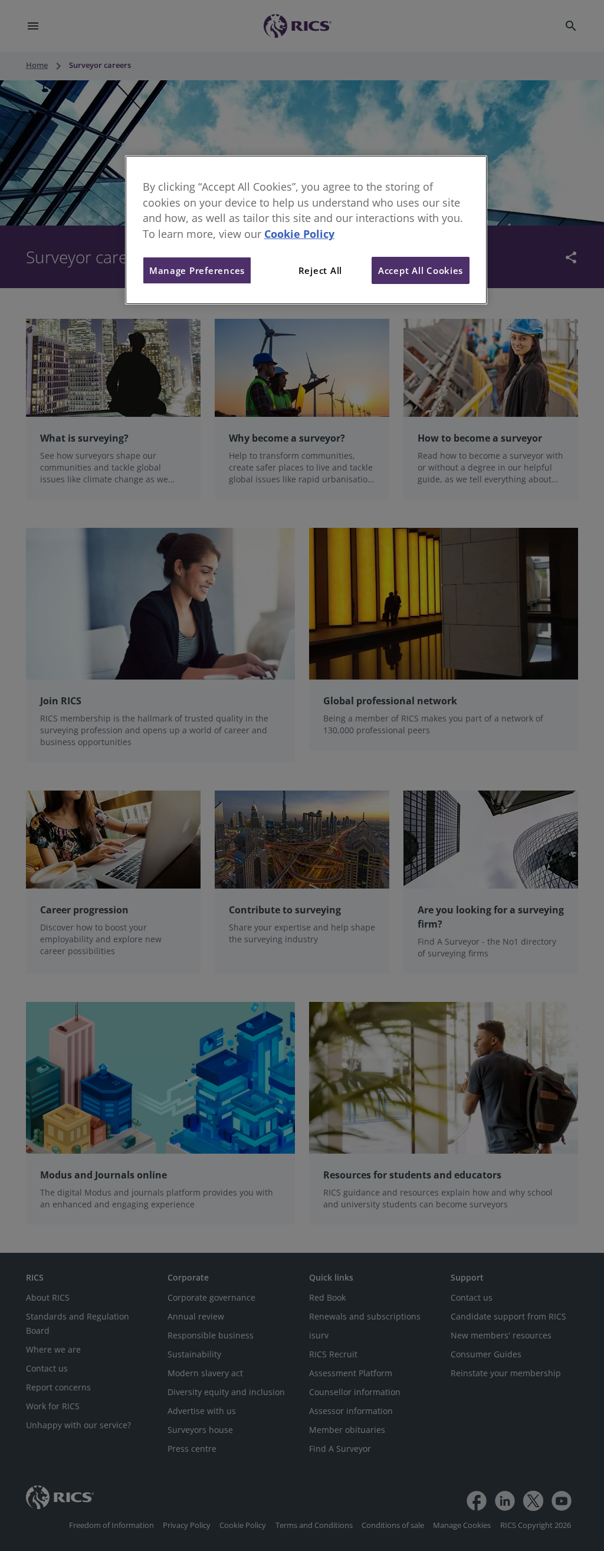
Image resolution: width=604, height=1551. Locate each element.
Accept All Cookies (420, 270)
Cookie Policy (299, 234)
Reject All (320, 270)
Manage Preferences (197, 270)
